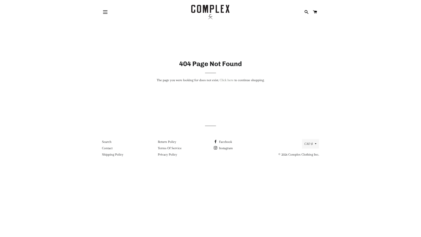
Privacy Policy (167, 154)
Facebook (225, 142)
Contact (107, 148)
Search (106, 142)
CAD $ (308, 144)
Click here (227, 80)
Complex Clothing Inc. (303, 154)
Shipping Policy (112, 154)
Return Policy (167, 142)
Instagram (225, 148)
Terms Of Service (170, 148)
